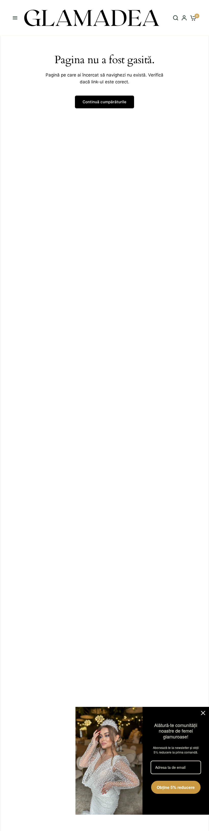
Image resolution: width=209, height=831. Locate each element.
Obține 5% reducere (172, 792)
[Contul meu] (184, 18)
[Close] (200, 712)
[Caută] (175, 18)
